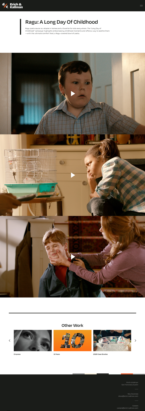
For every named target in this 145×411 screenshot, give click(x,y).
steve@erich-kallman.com (128, 396)
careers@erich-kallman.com (127, 408)
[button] (9, 340)
